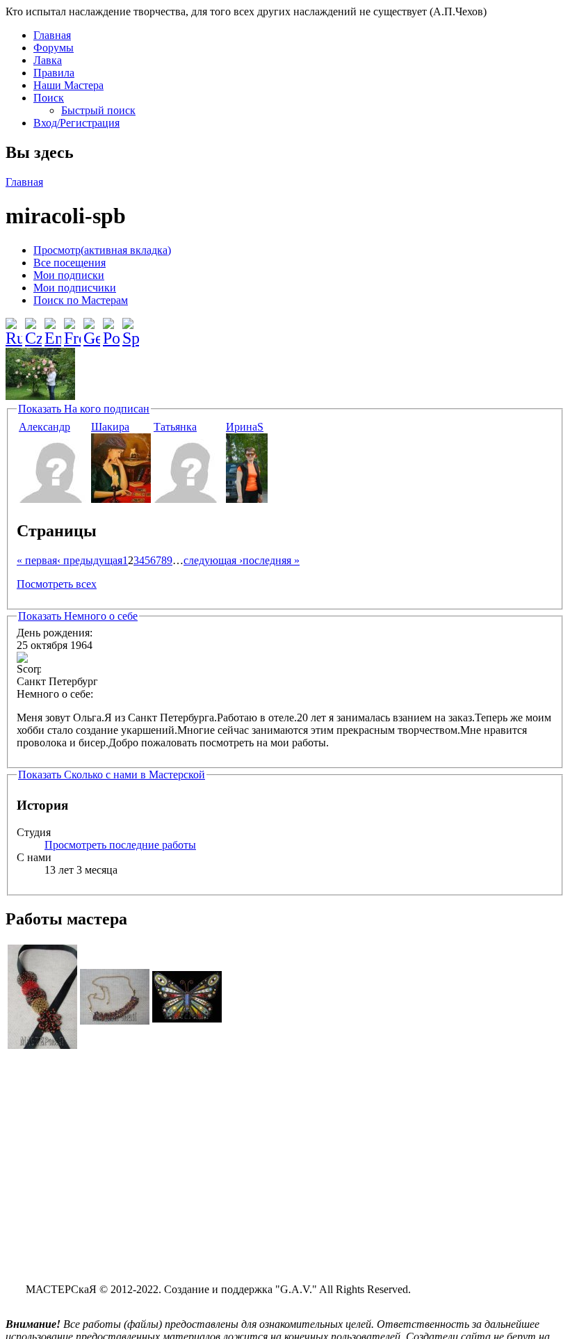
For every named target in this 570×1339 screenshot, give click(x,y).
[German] (91, 327)
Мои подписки (68, 275)
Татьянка (175, 427)
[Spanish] (130, 327)
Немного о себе (78, 616)
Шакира (110, 427)
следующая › (213, 560)
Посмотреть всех (57, 584)
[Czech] (33, 327)
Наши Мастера (68, 85)
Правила (53, 73)
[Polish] (111, 327)
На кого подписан (83, 409)
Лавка (47, 60)
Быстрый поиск (98, 110)
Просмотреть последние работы (120, 845)
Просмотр (102, 250)
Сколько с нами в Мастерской (111, 774)
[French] (72, 327)
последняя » (271, 560)
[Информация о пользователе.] (53, 499)
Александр (44, 427)
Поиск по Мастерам (80, 300)
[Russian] (14, 327)
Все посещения (69, 262)
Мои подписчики (74, 288)
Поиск (48, 98)
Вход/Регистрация (76, 123)
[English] (52, 327)
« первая (37, 560)
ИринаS (244, 427)
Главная (52, 35)
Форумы (53, 48)
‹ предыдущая (89, 560)
